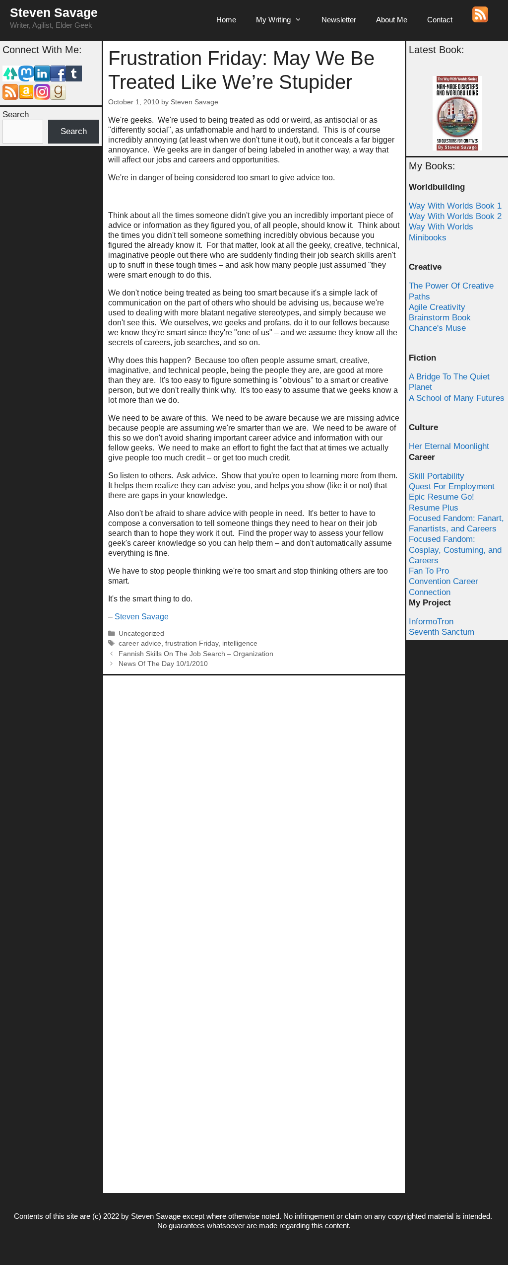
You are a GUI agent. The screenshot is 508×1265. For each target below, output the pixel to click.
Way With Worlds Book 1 (455, 206)
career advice (140, 643)
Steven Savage (54, 12)
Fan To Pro (429, 571)
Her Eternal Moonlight (449, 446)
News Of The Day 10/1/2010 (163, 664)
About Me (391, 19)
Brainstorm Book (440, 317)
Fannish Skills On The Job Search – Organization (196, 654)
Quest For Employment (452, 486)
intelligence (239, 643)
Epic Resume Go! (441, 497)
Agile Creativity (437, 307)
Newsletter (338, 19)
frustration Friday (191, 643)
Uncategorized (141, 633)
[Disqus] (254, 804)
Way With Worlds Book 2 (455, 216)
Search (15, 114)
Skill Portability (436, 476)
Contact (439, 19)
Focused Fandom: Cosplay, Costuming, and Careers (455, 549)
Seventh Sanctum (441, 632)
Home (226, 19)
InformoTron (431, 621)
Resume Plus (433, 508)
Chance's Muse (437, 328)
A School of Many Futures (457, 398)
